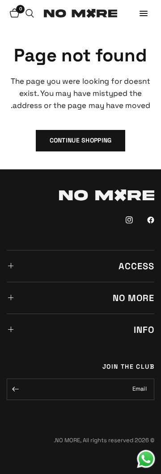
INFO (144, 330)
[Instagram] (123, 220)
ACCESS (136, 266)
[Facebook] (144, 220)
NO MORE (133, 298)
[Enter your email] (16, 389)
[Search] (29, 13)
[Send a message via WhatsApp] (146, 459)
